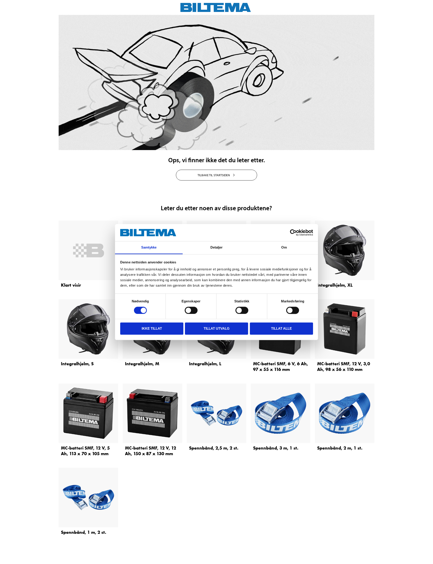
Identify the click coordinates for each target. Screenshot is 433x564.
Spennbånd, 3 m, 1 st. (275, 448)
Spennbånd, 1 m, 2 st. (83, 532)
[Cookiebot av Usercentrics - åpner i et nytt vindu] (293, 232)
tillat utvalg (217, 328)
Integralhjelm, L (205, 364)
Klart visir (71, 285)
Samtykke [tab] (149, 247)
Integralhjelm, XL (334, 285)
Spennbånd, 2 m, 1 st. (339, 448)
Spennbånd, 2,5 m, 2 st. (213, 448)
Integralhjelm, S (77, 364)
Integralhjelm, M (142, 364)
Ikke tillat (152, 328)
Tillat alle (281, 328)
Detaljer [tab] (216, 247)
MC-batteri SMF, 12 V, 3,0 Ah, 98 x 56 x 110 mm (343, 366)
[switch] (191, 310)
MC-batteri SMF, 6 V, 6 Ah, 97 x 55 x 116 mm (280, 366)
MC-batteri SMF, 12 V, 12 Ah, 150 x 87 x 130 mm (150, 451)
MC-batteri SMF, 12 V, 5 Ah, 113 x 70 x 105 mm (85, 451)
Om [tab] (284, 247)
